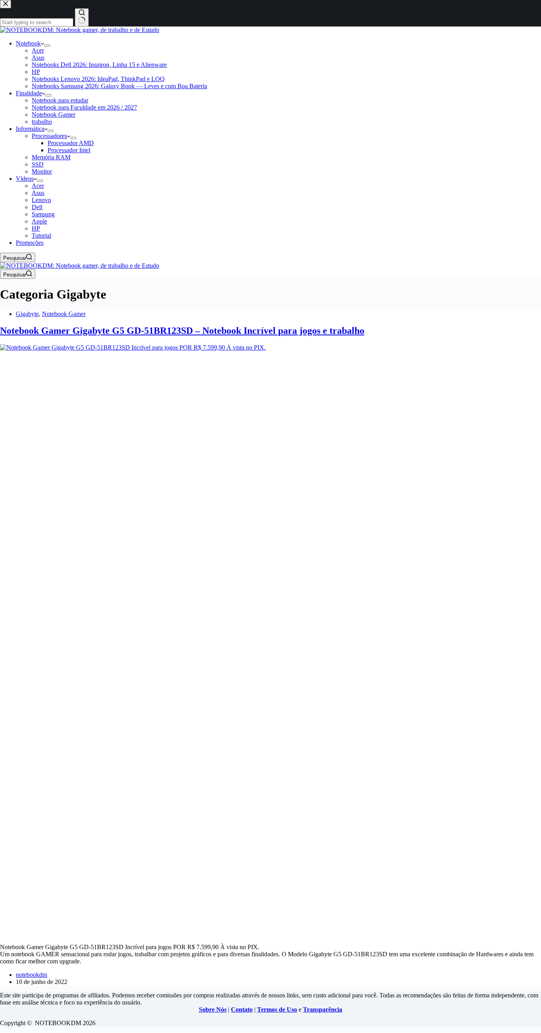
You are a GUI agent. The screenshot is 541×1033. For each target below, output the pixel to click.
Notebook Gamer (53, 114)
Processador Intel (69, 150)
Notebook (28, 43)
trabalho (42, 121)
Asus (38, 57)
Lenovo (41, 200)
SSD (38, 164)
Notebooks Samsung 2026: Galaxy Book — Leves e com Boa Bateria (119, 86)
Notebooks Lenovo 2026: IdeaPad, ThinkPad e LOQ (98, 79)
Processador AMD (71, 143)
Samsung (43, 214)
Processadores (49, 135)
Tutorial (41, 235)
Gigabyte (27, 313)
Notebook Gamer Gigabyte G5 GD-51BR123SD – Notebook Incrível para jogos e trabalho (182, 330)
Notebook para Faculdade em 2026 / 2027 (84, 107)
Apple (39, 221)
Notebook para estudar (60, 100)
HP (36, 71)
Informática (30, 128)
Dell (37, 207)
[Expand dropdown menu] (47, 45)
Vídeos (25, 178)
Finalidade (29, 93)
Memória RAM (51, 157)
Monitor (42, 171)
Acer (38, 50)
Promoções (30, 242)
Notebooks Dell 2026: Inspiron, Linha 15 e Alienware (99, 64)
